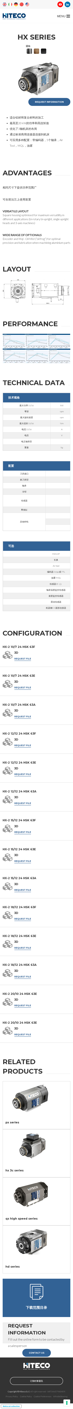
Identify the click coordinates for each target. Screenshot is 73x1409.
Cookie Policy (26, 1396)
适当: (28, 46)
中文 (22, 4)
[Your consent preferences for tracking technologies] (66, 1403)
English (5, 4)
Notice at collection (11, 1406)
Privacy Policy (12, 1396)
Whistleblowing (60, 1396)
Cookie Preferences (42, 1396)
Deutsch (16, 4)
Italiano (10, 4)
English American (27, 4)
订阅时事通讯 (36, 1381)
